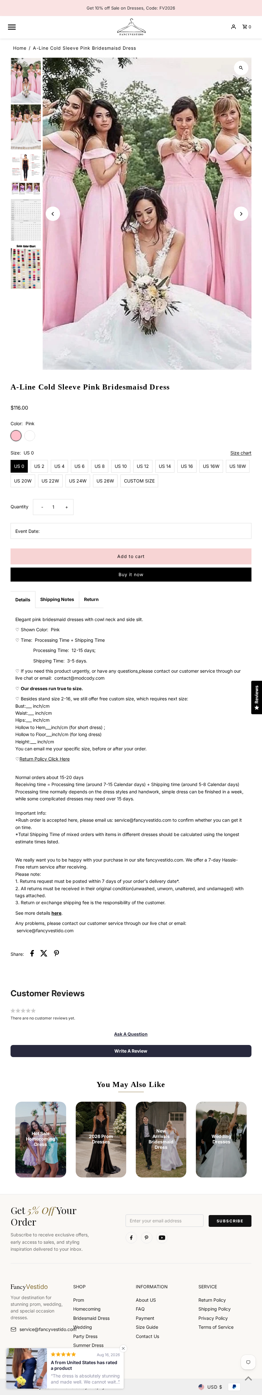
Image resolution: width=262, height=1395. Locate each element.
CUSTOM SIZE (139, 480)
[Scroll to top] (248, 1378)
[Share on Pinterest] (56, 954)
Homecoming (87, 1309)
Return (91, 599)
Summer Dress (88, 1345)
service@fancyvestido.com (41, 1329)
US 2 (39, 466)
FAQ (140, 1309)
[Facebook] (131, 1237)
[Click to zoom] (241, 68)
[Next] (241, 214)
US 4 (59, 466)
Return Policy (212, 1300)
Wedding (82, 1327)
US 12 (143, 466)
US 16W (211, 466)
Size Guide (147, 1327)
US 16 (187, 466)
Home (20, 48)
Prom (78, 1300)
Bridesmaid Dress (91, 1318)
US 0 (19, 466)
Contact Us (147, 1336)
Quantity (19, 506)
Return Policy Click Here (44, 759)
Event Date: (27, 531)
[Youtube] (162, 1237)
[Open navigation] (59, 27)
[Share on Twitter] (44, 954)
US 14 (165, 466)
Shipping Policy (214, 1309)
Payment (145, 1318)
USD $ (214, 1387)
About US (146, 1300)
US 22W (50, 480)
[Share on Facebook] (32, 954)
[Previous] (53, 214)
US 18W (237, 466)
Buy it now (131, 574)
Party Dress (85, 1336)
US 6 (79, 466)
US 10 (121, 466)
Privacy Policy (213, 1318)
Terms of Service (216, 1327)
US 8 (100, 466)
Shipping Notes (57, 599)
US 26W (105, 480)
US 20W (23, 480)
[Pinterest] (146, 1237)
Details (22, 599)
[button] (131, 1034)
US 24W (78, 480)
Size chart (240, 453)
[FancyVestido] (131, 26)
